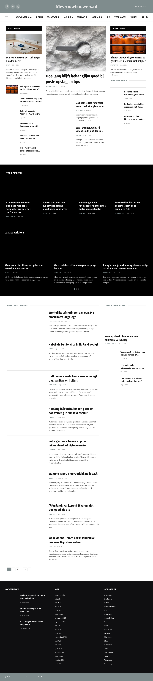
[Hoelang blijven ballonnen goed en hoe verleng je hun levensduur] (26, 419)
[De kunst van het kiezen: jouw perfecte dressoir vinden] (116, 119)
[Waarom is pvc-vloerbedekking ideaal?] (26, 484)
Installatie (53, 385)
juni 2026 (58, 603)
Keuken (107, 633)
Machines (68, 17)
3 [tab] (79, 289)
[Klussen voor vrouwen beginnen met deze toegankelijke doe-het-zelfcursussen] (22, 188)
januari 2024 (59, 656)
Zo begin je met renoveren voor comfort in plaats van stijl (90, 104)
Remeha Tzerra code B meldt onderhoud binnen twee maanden (29, 137)
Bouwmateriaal (24, 17)
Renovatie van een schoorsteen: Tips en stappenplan (29, 149)
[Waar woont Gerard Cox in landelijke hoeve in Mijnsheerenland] (26, 548)
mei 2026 (58, 606)
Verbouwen (120, 17)
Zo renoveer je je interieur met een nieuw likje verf (131, 379)
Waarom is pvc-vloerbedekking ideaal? (74, 474)
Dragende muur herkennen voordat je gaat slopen (29, 125)
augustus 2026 (60, 595)
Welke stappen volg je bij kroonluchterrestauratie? (31, 100)
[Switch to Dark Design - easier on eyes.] (147, 17)
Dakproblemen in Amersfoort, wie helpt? (30, 112)
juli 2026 (57, 599)
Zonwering (108, 664)
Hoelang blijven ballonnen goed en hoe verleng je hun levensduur (71, 411)
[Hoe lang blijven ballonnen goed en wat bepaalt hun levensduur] (116, 94)
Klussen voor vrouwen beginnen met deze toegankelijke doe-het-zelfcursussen (18, 207)
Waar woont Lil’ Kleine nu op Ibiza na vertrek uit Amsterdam (24, 267)
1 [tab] (75, 289)
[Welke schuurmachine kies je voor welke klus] (11, 598)
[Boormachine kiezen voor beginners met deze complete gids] (131, 188)
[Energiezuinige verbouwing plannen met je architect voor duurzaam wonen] (125, 249)
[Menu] (6, 17)
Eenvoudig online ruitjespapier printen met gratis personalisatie (92, 205)
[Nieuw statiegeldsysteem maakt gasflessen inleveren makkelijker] (128, 44)
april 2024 (58, 648)
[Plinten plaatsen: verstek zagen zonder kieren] (24, 44)
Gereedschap (11, 216)
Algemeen (82, 213)
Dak (105, 610)
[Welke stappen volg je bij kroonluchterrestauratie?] (12, 101)
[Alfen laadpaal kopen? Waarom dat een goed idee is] (26, 516)
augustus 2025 (60, 622)
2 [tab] (77, 289)
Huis (108, 17)
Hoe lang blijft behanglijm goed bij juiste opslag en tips (75, 79)
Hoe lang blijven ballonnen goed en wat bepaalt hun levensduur (134, 93)
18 (25, 569)
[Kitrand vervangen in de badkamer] (11, 611)
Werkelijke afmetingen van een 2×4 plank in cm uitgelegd (71, 315)
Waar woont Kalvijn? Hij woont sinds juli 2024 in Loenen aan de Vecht (88, 129)
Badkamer (96, 17)
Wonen (134, 17)
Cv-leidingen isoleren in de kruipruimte (31, 623)
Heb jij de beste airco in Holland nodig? (73, 344)
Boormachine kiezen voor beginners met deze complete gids (128, 205)
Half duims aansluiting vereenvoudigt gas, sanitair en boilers (134, 106)
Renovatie (82, 17)
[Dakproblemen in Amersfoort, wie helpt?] (12, 113)
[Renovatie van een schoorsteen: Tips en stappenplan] (12, 150)
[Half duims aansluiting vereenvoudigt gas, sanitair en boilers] (116, 106)
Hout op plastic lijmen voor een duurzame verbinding (121, 338)
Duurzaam (114, 65)
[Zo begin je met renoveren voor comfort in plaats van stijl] (59, 110)
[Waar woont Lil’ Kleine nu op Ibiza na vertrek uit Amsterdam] (27, 249)
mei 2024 (58, 645)
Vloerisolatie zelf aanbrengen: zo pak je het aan (75, 267)
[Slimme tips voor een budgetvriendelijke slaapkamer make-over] (58, 188)
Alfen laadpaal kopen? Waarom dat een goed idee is (71, 508)
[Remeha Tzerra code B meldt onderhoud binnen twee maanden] (12, 138)
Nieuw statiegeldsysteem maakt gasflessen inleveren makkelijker (128, 59)
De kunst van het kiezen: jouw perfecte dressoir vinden (133, 118)
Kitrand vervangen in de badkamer (30, 610)
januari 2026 (59, 614)
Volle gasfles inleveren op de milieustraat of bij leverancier (30, 88)
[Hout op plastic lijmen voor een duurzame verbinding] (125, 321)
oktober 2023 (59, 660)
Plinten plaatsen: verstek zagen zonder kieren (23, 59)
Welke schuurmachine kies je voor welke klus (32, 597)
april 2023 (58, 664)
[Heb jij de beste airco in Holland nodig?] (26, 354)
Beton (39, 17)
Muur (8, 65)
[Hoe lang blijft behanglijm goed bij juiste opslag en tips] (76, 48)
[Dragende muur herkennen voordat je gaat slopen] (12, 126)
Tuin (106, 648)
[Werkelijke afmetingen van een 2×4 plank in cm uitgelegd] (26, 323)
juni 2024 (58, 641)
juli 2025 (57, 625)
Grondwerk (53, 17)
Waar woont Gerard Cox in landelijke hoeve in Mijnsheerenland (72, 540)
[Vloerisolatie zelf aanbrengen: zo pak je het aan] (76, 249)
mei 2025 (58, 629)
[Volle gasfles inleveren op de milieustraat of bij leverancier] (12, 89)
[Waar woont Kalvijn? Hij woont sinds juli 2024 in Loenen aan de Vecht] (59, 135)
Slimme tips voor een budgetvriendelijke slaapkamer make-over (55, 205)
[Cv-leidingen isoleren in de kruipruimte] (11, 624)
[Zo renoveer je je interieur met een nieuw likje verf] (111, 382)
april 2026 (58, 610)
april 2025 (58, 633)
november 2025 (60, 618)
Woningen (108, 660)
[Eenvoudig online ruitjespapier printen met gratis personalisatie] (95, 188)
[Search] (143, 17)
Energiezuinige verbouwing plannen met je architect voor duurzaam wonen (125, 267)
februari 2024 (59, 652)
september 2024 (61, 637)
